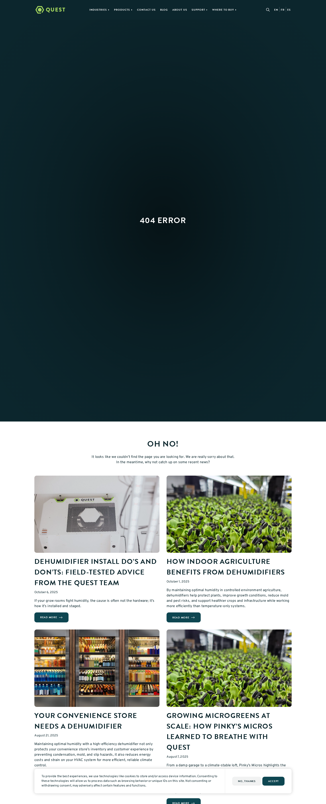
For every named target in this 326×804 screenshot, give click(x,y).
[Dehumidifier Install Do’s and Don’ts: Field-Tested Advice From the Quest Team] (96, 514)
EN (276, 9)
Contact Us (146, 10)
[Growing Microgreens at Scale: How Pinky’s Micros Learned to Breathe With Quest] (229, 668)
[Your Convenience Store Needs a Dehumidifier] (96, 668)
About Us (179, 10)
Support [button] (198, 10)
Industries (98, 10)
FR (283, 9)
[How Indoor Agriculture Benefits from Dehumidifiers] (229, 514)
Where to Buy (223, 10)
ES (289, 9)
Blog (164, 10)
